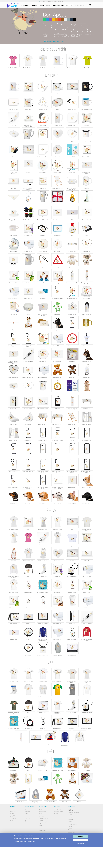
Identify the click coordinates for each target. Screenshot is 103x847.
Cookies (70, 826)
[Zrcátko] (29, 626)
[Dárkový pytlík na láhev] (88, 379)
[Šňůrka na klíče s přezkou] (29, 348)
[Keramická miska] (15, 379)
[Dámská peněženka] (73, 642)
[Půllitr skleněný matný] (59, 112)
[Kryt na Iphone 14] (88, 442)
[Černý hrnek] (88, 80)
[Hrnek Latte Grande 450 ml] (44, 191)
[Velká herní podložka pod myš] (44, 395)
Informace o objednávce (73, 812)
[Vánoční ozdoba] (59, 379)
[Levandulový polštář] (29, 222)
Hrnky (11, 809)
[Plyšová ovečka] (73, 254)
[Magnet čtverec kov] (44, 128)
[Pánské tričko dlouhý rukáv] (88, 683)
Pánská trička (13, 811)
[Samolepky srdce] (73, 128)
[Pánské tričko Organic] (44, 668)
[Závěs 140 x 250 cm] (88, 411)
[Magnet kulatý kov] (59, 159)
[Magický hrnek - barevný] (29, 206)
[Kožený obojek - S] (15, 490)
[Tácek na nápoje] (73, 348)
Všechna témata (42, 830)
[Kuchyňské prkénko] (59, 348)
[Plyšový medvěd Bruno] (73, 757)
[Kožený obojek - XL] (59, 490)
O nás (69, 829)
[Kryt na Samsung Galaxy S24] (59, 458)
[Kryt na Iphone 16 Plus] (88, 427)
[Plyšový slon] (88, 254)
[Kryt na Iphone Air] (73, 427)
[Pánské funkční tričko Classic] (88, 668)
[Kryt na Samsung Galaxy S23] (15, 474)
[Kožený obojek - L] (44, 490)
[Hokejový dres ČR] (51, 731)
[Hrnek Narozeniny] (15, 301)
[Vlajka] (73, 80)
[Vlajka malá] (29, 159)
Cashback (70, 814)
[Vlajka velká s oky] (29, 143)
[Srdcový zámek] (44, 254)
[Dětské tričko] (88, 54)
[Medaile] (73, 222)
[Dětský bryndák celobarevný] (37, 788)
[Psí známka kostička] (73, 301)
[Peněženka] (29, 610)
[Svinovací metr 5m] (29, 715)
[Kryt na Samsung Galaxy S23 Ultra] (44, 474)
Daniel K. (25, 34)
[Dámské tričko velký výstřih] (59, 531)
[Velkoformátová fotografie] (73, 285)
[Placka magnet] (44, 112)
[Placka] (59, 96)
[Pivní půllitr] (29, 254)
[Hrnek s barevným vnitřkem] (88, 96)
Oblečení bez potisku (58, 811)
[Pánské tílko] (73, 683)
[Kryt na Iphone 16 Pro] (15, 442)
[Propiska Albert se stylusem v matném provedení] (59, 474)
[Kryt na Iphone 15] (44, 442)
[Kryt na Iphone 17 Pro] (44, 427)
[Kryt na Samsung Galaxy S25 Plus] (44, 458)
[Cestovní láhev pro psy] (88, 301)
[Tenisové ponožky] (15, 683)
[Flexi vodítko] (44, 222)
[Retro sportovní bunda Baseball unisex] (44, 626)
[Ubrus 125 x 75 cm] (88, 395)
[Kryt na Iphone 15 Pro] (59, 442)
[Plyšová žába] (59, 301)
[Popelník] (29, 301)
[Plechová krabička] (88, 772)
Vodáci (40, 813)
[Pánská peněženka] (44, 699)
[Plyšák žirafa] (29, 317)
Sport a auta (27, 811)
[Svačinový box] (44, 285)
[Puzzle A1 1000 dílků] (73, 143)
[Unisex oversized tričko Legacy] (88, 516)
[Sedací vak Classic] (15, 411)
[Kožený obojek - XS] (88, 474)
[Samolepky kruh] (44, 80)
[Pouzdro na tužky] (22, 788)
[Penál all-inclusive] (15, 757)
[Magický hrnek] (29, 96)
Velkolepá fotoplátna (43, 821)
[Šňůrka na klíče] (15, 112)
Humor (26, 816)
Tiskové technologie (72, 823)
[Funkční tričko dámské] (15, 579)
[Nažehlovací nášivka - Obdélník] (88, 159)
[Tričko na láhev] (88, 332)
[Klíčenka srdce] (29, 191)
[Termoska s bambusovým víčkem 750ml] (88, 269)
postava (63, 41)
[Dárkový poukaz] (73, 379)
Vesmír (40, 827)
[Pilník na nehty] (73, 610)
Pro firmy (56, 813)
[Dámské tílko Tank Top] (44, 547)
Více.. (11, 821)
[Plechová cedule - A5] (59, 206)
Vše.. (26, 821)
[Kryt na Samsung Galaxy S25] (15, 332)
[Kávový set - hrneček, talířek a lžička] (73, 175)
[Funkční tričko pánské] (29, 683)
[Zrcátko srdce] (29, 642)
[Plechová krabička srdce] (15, 364)
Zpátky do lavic (42, 811)
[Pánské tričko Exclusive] (59, 668)
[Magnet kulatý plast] (44, 348)
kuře (58, 41)
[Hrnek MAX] (88, 175)
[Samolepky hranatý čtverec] (44, 143)
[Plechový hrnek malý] (88, 128)
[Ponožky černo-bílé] (44, 563)
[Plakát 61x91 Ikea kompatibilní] (15, 159)
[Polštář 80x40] (15, 175)
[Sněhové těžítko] (15, 238)
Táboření (41, 809)
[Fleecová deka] (15, 128)
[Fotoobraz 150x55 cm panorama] (29, 175)
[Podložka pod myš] (15, 143)
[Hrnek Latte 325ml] (29, 128)
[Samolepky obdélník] (15, 96)
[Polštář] (29, 80)
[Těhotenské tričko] (73, 594)
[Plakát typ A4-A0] (73, 159)
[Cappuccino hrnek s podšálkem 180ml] (15, 206)
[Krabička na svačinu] (59, 222)
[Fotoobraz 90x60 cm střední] (15, 254)
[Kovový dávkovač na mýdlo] (73, 269)
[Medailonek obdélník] (73, 579)
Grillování (41, 815)
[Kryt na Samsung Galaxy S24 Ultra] (88, 458)
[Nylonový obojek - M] (59, 317)
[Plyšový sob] (73, 364)
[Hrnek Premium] (59, 54)
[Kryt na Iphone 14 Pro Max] (29, 458)
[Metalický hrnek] (88, 317)
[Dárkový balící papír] (59, 191)
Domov (11, 820)
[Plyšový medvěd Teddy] (59, 364)
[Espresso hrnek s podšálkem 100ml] (29, 112)
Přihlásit (77, 5)
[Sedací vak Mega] (29, 411)
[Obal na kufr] (59, 395)
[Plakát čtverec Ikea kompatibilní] (44, 332)
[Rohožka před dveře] (73, 96)
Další (26, 820)
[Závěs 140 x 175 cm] (15, 427)
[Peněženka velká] (15, 626)
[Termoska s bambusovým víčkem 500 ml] (73, 395)
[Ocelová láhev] (88, 191)
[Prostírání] (44, 317)
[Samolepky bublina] (29, 379)
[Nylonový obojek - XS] (88, 348)
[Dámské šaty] (15, 547)
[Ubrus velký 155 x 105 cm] (59, 411)
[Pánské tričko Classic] (29, 54)
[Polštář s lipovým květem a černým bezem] (29, 269)
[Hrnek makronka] (15, 222)
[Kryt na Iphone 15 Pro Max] (59, 285)
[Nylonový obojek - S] (73, 490)
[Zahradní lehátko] (73, 411)
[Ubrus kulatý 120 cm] (44, 411)
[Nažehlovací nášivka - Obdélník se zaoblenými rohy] (15, 348)
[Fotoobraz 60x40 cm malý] (44, 206)
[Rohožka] (88, 222)
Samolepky (12, 815)
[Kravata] (22, 731)
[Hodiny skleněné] (44, 159)
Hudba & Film (28, 818)
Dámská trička (13, 818)
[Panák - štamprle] (44, 379)
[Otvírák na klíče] (88, 364)
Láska (26, 809)
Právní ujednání (24, 35)
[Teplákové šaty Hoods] (59, 642)
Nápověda (70, 819)
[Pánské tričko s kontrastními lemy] (59, 699)
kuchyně (49, 41)
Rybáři (40, 825)
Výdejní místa (71, 817)
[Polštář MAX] (88, 112)
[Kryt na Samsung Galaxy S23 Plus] (29, 474)
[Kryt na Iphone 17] (29, 427)
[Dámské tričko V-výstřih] (14, 54)
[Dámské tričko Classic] (44, 54)
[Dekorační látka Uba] (44, 364)
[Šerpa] (15, 317)
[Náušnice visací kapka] (73, 626)
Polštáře (12, 816)
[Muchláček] (80, 788)
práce (44, 41)
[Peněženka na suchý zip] (44, 610)
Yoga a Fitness (42, 816)
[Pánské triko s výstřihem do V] (15, 699)
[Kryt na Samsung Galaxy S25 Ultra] (29, 332)
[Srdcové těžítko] (88, 285)
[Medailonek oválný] (29, 579)
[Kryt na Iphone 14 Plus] (15, 458)
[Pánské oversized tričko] (29, 547)
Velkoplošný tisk (57, 809)
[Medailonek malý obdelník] (44, 642)
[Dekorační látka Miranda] (15, 285)
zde (34, 841)
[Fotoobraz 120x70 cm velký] (29, 364)
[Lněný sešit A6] (15, 395)
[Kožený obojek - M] (29, 490)
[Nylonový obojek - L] (88, 490)
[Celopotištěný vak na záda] (44, 579)
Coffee (40, 823)
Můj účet (70, 828)
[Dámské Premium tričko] (44, 516)
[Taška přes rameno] (15, 610)
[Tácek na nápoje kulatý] (44, 238)
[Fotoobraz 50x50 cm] (29, 395)
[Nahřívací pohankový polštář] (59, 269)
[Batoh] (29, 563)
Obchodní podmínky (72, 824)
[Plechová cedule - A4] (88, 206)
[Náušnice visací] (29, 594)
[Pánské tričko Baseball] (59, 683)
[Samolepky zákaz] (73, 332)
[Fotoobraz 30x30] (44, 175)
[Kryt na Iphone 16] (73, 317)
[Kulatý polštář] (59, 238)
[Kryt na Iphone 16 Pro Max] (29, 442)
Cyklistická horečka (43, 818)
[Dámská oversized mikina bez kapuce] (15, 563)
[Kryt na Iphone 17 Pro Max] (59, 427)
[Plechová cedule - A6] (29, 285)
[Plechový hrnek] (59, 80)
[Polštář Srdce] (59, 128)
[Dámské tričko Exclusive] (15, 531)
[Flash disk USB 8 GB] (73, 238)
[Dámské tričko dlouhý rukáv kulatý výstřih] (88, 626)
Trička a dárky (24, 5)
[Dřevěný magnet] (73, 474)
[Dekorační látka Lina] (59, 332)
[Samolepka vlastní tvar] (44, 96)
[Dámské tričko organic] (59, 516)
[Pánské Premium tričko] (74, 54)
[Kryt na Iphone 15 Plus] (73, 442)
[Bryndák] (29, 772)
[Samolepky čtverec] (73, 112)
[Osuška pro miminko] (44, 757)
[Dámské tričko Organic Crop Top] (73, 531)
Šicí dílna (12, 813)
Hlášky (26, 815)
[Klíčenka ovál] (44, 594)
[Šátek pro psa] (15, 191)
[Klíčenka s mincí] (73, 191)
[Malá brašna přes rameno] (73, 563)
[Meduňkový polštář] (15, 269)
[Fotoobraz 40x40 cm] (88, 143)
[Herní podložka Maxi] (73, 206)
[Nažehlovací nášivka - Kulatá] (59, 143)
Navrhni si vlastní (45, 5)
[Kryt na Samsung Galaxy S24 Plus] (73, 458)
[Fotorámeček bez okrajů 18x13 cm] (44, 301)
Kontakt (82, 5)
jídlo (54, 41)
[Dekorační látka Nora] (29, 238)
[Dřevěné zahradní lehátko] (59, 175)
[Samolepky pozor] (59, 254)
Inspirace (34, 5)
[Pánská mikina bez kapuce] (80, 731)
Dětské (26, 813)
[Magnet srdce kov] (88, 238)
